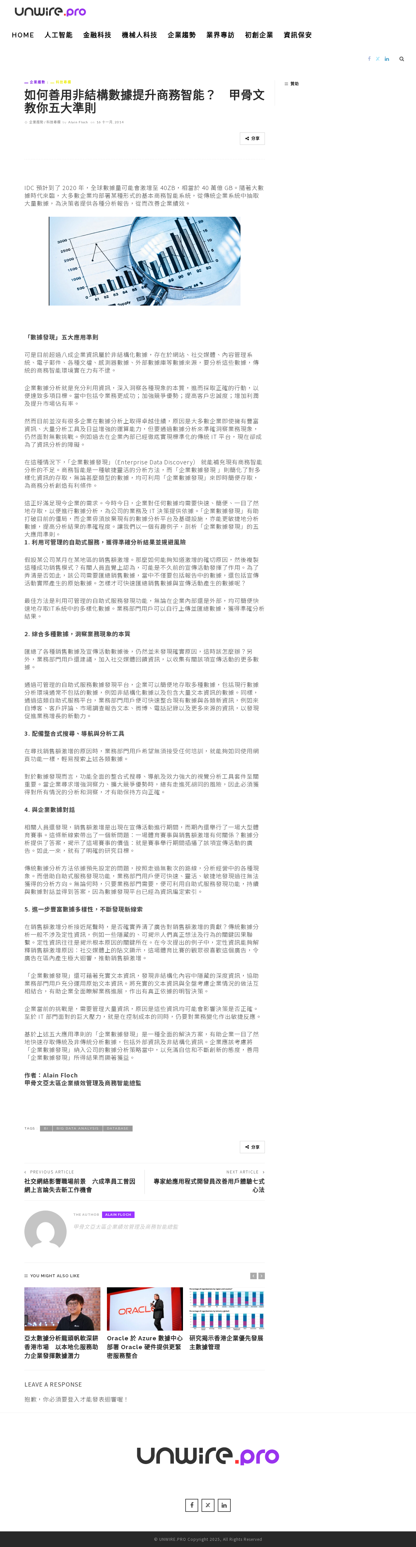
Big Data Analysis (78, 1128)
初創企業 (259, 35)
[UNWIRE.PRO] (50, 11)
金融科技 (97, 35)
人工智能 (59, 35)
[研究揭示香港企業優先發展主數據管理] (227, 1309)
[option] (62, 1324)
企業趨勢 (182, 35)
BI (46, 1128)
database (118, 1128)
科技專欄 (64, 82)
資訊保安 (298, 35)
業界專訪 (220, 35)
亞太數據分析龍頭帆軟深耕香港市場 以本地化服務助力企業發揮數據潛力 (61, 1347)
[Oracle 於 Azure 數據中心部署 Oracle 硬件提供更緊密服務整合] (145, 1309)
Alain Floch (78, 122)
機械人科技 (140, 35)
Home (23, 35)
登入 (74, 1399)
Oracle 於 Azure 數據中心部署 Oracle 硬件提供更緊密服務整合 (145, 1347)
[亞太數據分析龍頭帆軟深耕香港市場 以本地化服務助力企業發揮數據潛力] (62, 1309)
